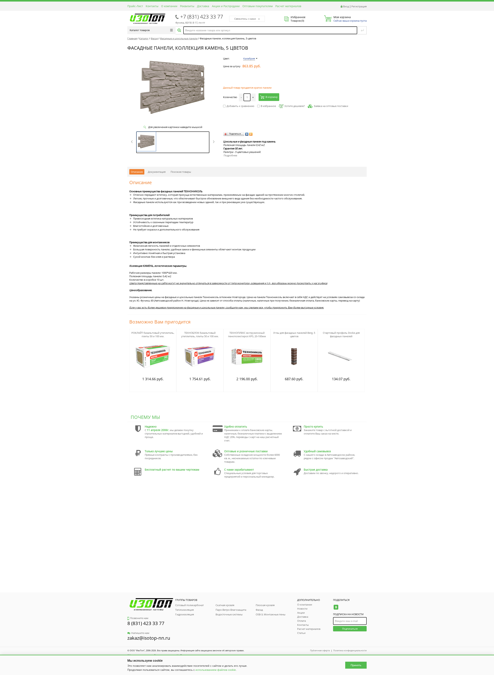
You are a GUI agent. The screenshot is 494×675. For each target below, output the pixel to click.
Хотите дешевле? (294, 106)
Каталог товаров (140, 30)
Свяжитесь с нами (245, 18)
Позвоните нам (139, 618)
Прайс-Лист (135, 6)
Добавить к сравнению (240, 106)
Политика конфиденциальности (350, 650)
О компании (169, 6)
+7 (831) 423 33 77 (201, 16)
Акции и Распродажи (226, 6)
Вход (346, 6)
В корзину (272, 97)
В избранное (268, 106)
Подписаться (350, 628)
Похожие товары (181, 172)
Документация (157, 172)
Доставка (203, 6)
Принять (356, 665)
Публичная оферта (320, 650)
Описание (137, 172)
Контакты (152, 6)
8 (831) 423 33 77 (145, 623)
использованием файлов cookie (215, 669)
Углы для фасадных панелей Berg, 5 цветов (294, 334)
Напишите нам (140, 633)
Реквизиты (187, 6)
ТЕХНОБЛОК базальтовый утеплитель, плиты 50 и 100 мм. (200, 334)
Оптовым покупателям (257, 6)
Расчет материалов (288, 6)
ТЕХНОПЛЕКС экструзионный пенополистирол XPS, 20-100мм (247, 334)
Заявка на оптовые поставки (331, 106)
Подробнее (230, 155)
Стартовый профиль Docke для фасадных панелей (341, 334)
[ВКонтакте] (247, 134)
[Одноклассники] (251, 134)
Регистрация (359, 6)
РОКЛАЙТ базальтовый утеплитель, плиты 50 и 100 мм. (152, 334)
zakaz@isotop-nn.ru (148, 638)
